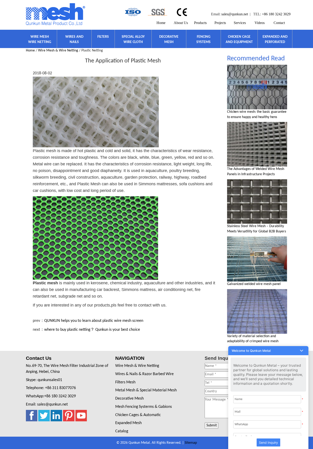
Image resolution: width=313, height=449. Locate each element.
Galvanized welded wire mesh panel (254, 284)
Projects (220, 23)
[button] (268, 350)
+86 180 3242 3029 (276, 14)
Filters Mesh (125, 382)
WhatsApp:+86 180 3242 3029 (51, 396)
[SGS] (157, 12)
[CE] (182, 12)
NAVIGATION (129, 358)
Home (160, 23)
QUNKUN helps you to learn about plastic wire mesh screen (93, 321)
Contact (279, 23)
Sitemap (191, 443)
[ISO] (132, 12)
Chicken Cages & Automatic (138, 415)
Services (240, 23)
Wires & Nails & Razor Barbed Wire (144, 374)
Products (200, 23)
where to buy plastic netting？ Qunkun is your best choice (92, 330)
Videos (260, 23)
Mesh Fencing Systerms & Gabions (143, 407)
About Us (181, 23)
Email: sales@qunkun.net (47, 404)
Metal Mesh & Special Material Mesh (146, 390)
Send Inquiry (268, 442)
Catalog (121, 431)
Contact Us (39, 358)
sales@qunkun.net (234, 14)
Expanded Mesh (128, 423)
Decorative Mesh (129, 398)
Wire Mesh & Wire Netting (58, 50)
